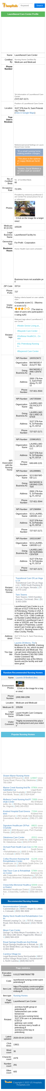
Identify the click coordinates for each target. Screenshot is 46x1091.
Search (39, 5)
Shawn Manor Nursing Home (16, 776)
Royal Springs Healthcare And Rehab (20, 942)
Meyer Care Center (11, 930)
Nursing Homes (20, 996)
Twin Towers (21, 595)
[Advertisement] (23, 35)
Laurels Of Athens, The (25, 643)
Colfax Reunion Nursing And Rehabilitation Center (16, 860)
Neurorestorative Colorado (15, 906)
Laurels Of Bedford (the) (26, 678)
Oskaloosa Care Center (13, 837)
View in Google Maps (25, 113)
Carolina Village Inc (12, 954)
